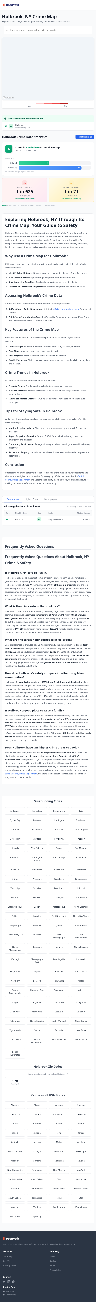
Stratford (37, 838)
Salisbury (81, 1011)
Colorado (37, 1114)
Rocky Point (81, 1002)
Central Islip (59, 857)
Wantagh (15, 959)
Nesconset (59, 1002)
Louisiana (37, 1142)
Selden (15, 916)
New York (81, 1170)
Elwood (37, 1030)
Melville (59, 947)
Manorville (37, 1011)
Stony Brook (81, 1021)
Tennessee (37, 1197)
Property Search (9, 1265)
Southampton (81, 829)
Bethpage (37, 947)
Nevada (81, 1160)
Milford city (15, 838)
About (52, 1256)
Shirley (15, 879)
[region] (48, 68)
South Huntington (15, 1053)
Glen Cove (59, 879)
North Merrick (37, 1021)
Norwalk (15, 829)
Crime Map (7, 1256)
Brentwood (37, 829)
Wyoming (37, 1216)
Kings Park (15, 971)
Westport (37, 879)
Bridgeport (15, 811)
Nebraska (59, 1160)
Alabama (15, 1105)
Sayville (37, 971)
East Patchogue (15, 906)
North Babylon (81, 947)
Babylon (37, 820)
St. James (37, 1002)
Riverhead (81, 857)
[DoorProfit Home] (11, 5)
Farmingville (59, 959)
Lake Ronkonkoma (81, 936)
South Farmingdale (15, 992)
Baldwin (15, 869)
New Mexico (59, 1170)
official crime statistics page (66, 309)
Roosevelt (81, 959)
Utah (81, 1197)
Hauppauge (15, 925)
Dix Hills (37, 897)
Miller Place (15, 1011)
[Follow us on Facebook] (13, 1281)
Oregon (15, 1188)
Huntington (59, 820)
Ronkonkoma (81, 925)
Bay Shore (59, 869)
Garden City (81, 897)
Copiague (59, 897)
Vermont (15, 1207)
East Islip (59, 1011)
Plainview (37, 888)
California (15, 1114)
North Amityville (15, 934)
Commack (15, 857)
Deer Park (59, 888)
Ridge (15, 1002)
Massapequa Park (37, 961)
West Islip (15, 888)
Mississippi (81, 1151)
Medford (15, 897)
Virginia (37, 1207)
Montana (37, 1160)
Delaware (81, 1114)
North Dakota (37, 1179)
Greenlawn (59, 990)
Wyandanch (15, 1030)
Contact (53, 1261)
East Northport (59, 916)
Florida (15, 1123)
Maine (59, 1142)
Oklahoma (81, 1179)
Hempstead (37, 811)
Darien (37, 906)
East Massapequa (59, 936)
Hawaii (59, 1123)
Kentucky (15, 1142)
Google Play (11, 1294)
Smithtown (81, 820)
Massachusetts (15, 1151)
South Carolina (81, 1188)
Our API (6, 1261)
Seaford (37, 980)
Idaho (81, 1123)
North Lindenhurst (37, 1041)
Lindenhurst (81, 879)
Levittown (59, 838)
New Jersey (37, 1170)
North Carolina (15, 1179)
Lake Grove (81, 1030)
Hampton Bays (37, 990)
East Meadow (81, 848)
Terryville (59, 1030)
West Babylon (37, 848)
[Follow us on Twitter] (4, 1281)
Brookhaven (59, 811)
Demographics (51, 499)
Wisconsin (15, 1216)
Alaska (37, 1105)
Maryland (81, 1142)
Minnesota (59, 1151)
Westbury (15, 980)
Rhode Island (59, 1188)
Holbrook (81, 888)
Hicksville (15, 848)
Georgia (37, 1123)
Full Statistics (83, 137)
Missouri (15, 1160)
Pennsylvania (37, 1188)
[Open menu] (90, 5)
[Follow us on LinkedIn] (9, 1281)
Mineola (37, 925)
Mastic (81, 980)
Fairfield (59, 829)
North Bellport (59, 1039)
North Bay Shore (81, 916)
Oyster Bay (15, 820)
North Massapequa (15, 948)
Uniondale (37, 869)
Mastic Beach (81, 971)
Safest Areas (13, 499)
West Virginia (81, 1207)
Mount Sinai (81, 1039)
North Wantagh (59, 1021)
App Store (10, 1291)
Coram (59, 848)
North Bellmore (81, 906)
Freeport (81, 838)
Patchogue (15, 1021)
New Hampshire (15, 1170)
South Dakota (15, 1197)
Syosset (59, 925)
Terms (52, 1265)
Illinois (15, 1133)
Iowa (59, 1133)
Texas (59, 1197)
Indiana (37, 1133)
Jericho (81, 990)
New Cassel (59, 980)
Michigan (37, 1151)
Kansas (81, 1133)
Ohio (59, 1179)
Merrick (37, 916)
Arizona (59, 1105)
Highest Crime (31, 499)
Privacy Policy (55, 1270)
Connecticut (59, 1114)
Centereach (81, 869)
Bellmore (59, 971)
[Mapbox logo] (8, 97)
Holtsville (37, 934)
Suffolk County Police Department (21, 773)
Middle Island (15, 1039)
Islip (81, 811)
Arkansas (81, 1105)
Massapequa (59, 906)
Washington (59, 1207)
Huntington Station (37, 859)
